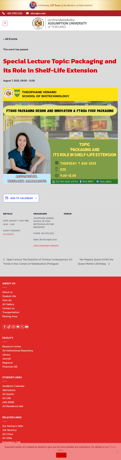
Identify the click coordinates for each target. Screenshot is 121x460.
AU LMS (6, 398)
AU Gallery (8, 304)
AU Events (8, 234)
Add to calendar (21, 198)
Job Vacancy (9, 430)
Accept (61, 455)
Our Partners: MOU (12, 426)
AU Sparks (8, 394)
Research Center (11, 346)
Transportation (10, 312)
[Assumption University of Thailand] (60, 23)
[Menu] (5, 23)
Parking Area (9, 316)
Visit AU (7, 300)
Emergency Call (11, 442)
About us (7, 292)
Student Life (9, 296)
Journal (6, 358)
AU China (7, 434)
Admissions (8, 390)
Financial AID (9, 366)
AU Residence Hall (12, 406)
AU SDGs (7, 438)
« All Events (10, 39)
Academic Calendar (13, 386)
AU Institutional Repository (17, 350)
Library (6, 354)
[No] (117, 452)
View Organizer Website (46, 245)
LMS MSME (8, 402)
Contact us (8, 308)
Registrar (7, 363)
